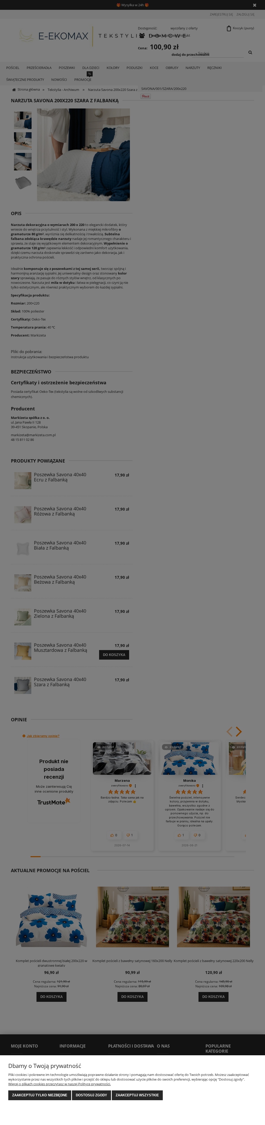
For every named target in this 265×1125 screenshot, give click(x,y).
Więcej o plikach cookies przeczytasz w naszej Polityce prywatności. (59, 1084)
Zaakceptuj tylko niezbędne (39, 1095)
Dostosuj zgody (91, 1095)
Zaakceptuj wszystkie (137, 1095)
